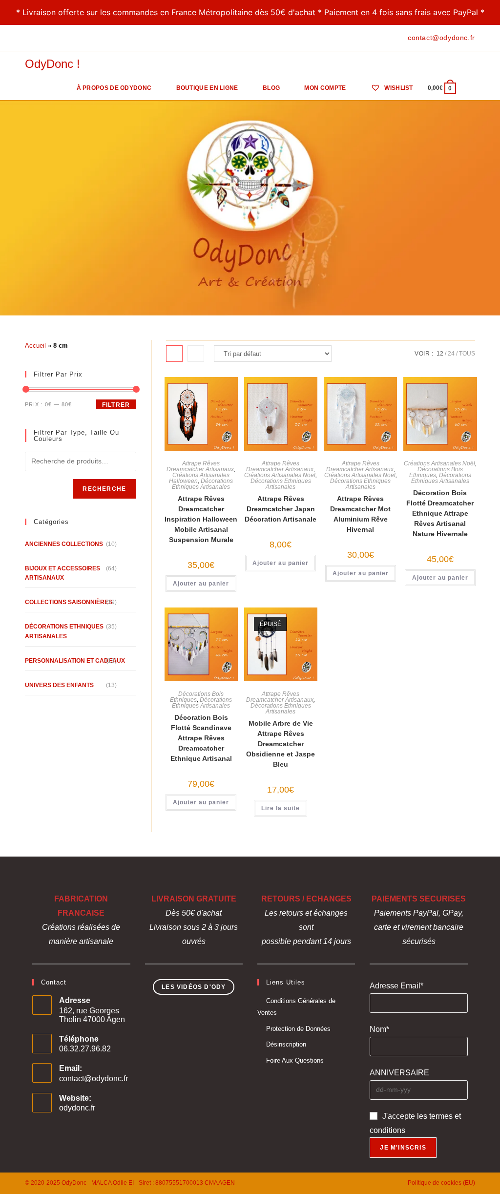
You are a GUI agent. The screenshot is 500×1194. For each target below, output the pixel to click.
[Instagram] (50, 38)
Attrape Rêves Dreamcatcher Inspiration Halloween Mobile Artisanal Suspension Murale (201, 519)
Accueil (35, 345)
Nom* (379, 1029)
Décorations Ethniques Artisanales (202, 484)
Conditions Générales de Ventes (296, 1006)
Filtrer (116, 404)
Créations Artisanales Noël (279, 475)
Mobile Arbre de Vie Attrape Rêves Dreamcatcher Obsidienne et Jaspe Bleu (280, 743)
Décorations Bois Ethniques (436, 472)
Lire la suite (280, 808)
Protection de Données (298, 1028)
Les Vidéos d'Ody (194, 987)
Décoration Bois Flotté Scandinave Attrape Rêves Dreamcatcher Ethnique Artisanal (201, 737)
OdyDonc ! (52, 63)
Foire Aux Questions (295, 1060)
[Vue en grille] (174, 353)
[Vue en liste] (196, 353)
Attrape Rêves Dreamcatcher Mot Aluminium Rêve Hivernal (360, 514)
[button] (198, 396)
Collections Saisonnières (68, 602)
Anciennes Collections (64, 544)
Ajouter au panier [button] (201, 583)
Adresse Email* (396, 986)
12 (440, 353)
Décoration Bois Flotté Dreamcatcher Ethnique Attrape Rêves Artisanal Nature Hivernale (440, 513)
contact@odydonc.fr (93, 1078)
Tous (467, 353)
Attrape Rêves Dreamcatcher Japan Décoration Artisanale (280, 509)
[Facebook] (29, 38)
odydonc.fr (77, 1108)
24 (451, 353)
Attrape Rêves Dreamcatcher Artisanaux (200, 466)
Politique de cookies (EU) (441, 1182)
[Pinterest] (38, 38)
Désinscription (286, 1044)
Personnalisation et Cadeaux (75, 660)
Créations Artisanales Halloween (199, 478)
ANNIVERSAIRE (399, 1072)
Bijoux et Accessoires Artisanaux (62, 573)
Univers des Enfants (59, 685)
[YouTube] (61, 38)
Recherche (104, 488)
